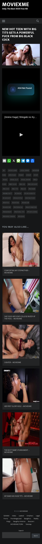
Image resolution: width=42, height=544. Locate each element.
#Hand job (25, 202)
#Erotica (6, 202)
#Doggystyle (17, 198)
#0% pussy (12, 175)
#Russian (21, 216)
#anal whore (25, 179)
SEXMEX (6, 515)
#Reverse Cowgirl (9, 216)
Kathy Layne (12, 170)
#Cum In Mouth (29, 193)
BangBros (27, 518)
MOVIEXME (24, 511)
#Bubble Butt (7, 193)
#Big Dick (6, 189)
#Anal (5, 179)
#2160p (28, 175)
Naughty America (19, 521)
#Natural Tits (19, 212)
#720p (36, 175)
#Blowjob (32, 189)
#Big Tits (15, 189)
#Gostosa (15, 202)
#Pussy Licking (32, 212)
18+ (4, 170)
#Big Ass (22, 184)
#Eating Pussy (30, 198)
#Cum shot (6, 198)
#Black (23, 189)
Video (14, 515)
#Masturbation (31, 207)
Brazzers (31, 521)
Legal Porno (24, 170)
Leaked (21, 515)
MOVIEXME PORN (16, 524)
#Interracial (18, 207)
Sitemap (29, 524)
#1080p (21, 175)
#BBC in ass (12, 184)
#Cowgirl (18, 193)
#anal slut (14, 179)
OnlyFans (30, 515)
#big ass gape (32, 184)
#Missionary (7, 212)
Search (21, 530)
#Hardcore (7, 207)
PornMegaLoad (16, 518)
